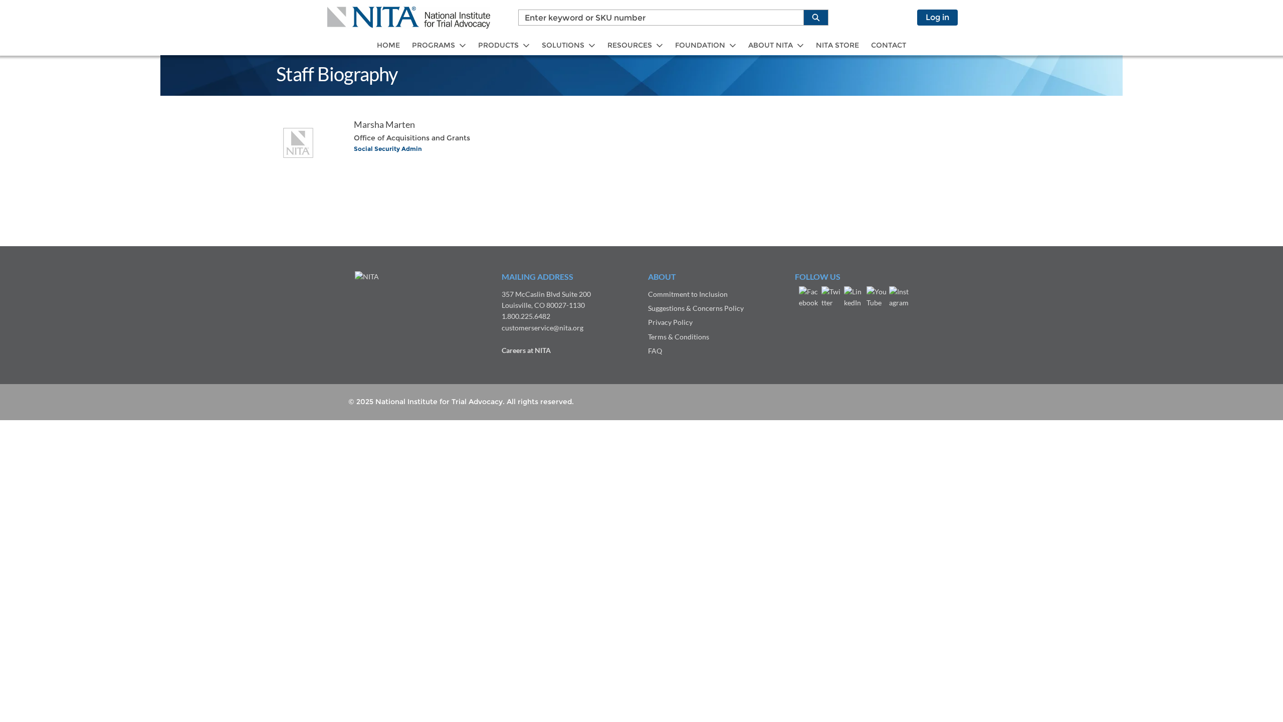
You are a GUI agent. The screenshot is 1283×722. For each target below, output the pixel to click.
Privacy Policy (670, 322)
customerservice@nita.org (542, 327)
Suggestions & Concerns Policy (696, 308)
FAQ (655, 350)
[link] (388, 45)
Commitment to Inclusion (688, 294)
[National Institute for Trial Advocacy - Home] (408, 18)
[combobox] (657, 17)
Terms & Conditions (678, 336)
